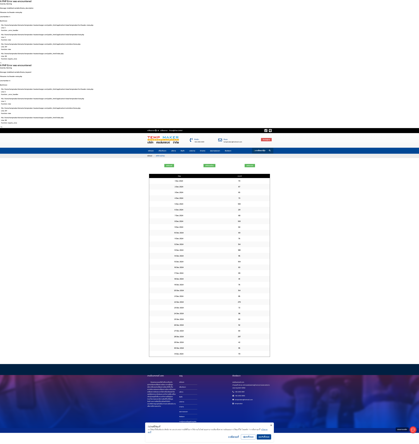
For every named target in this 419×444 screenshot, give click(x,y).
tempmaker (239, 403)
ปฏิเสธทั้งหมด (248, 437)
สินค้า (183, 151)
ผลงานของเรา (215, 151)
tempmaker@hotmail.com (233, 142)
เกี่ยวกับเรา (162, 151)
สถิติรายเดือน (209, 166)
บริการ (173, 151)
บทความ (192, 151)
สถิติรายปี (169, 166)
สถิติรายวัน (249, 166)
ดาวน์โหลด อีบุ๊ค (260, 150)
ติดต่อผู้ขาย (266, 140)
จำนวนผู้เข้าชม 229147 (176, 130)
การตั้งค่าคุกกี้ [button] (233, 437)
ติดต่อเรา (228, 151)
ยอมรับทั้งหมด (263, 437)
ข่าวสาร (202, 151)
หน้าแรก (151, 151)
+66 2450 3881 (199, 142)
